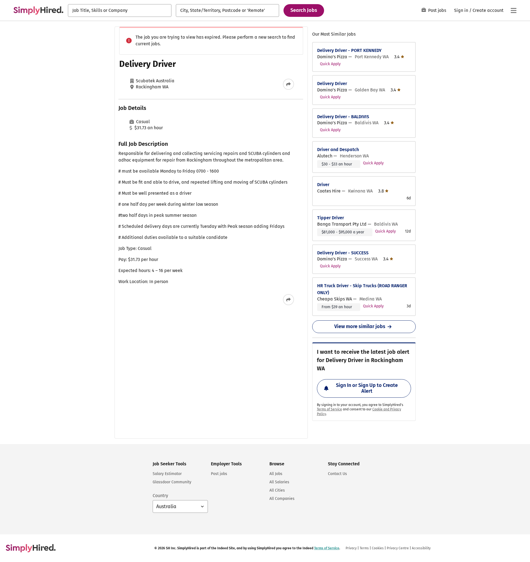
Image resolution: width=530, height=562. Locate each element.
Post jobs (437, 10)
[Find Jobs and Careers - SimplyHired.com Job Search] (38, 10)
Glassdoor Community (172, 482)
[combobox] (119, 10)
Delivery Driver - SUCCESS (343, 252)
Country (160, 495)
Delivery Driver (332, 83)
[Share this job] (288, 84)
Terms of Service (329, 409)
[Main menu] (513, 10)
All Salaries (279, 482)
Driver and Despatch (338, 149)
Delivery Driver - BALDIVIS (343, 116)
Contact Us (337, 473)
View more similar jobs (359, 326)
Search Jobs (303, 10)
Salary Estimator (167, 473)
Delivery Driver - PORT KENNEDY (349, 50)
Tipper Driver (330, 217)
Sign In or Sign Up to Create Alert (367, 388)
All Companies (282, 498)
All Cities (277, 490)
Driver (323, 184)
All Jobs (275, 473)
